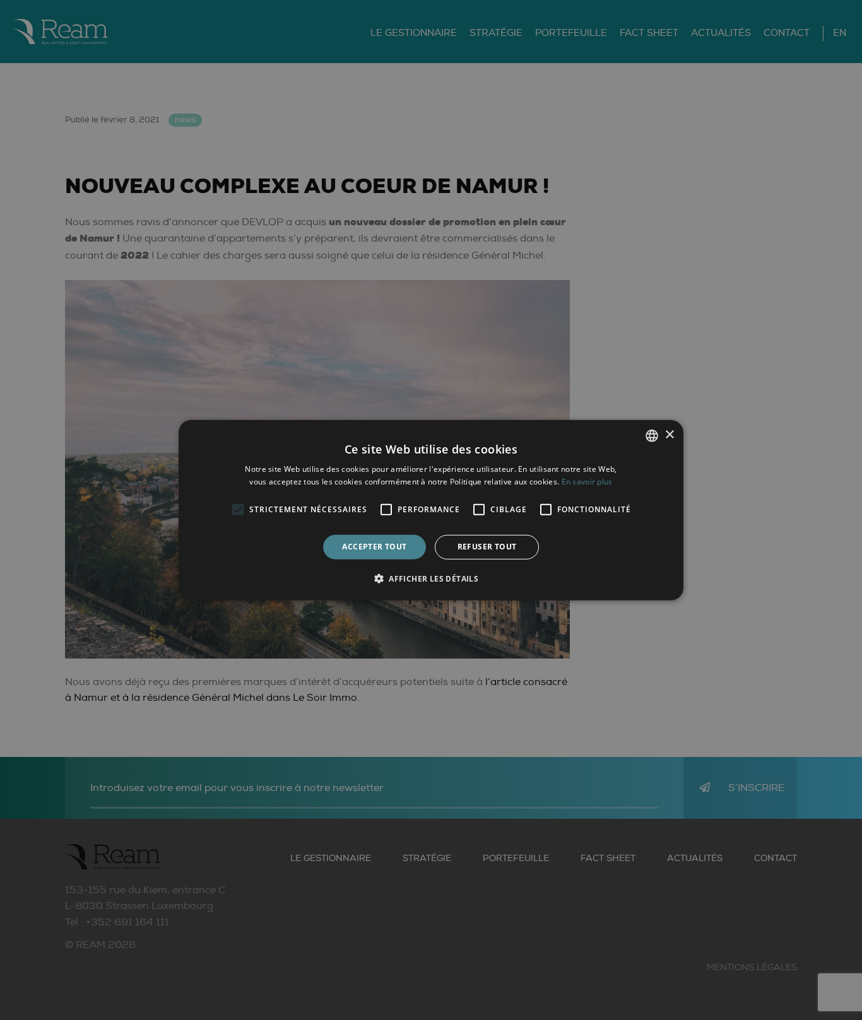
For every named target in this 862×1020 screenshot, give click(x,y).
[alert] (431, 510)
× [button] (669, 435)
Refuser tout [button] (487, 546)
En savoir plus (587, 481)
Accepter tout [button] (374, 546)
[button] (431, 578)
